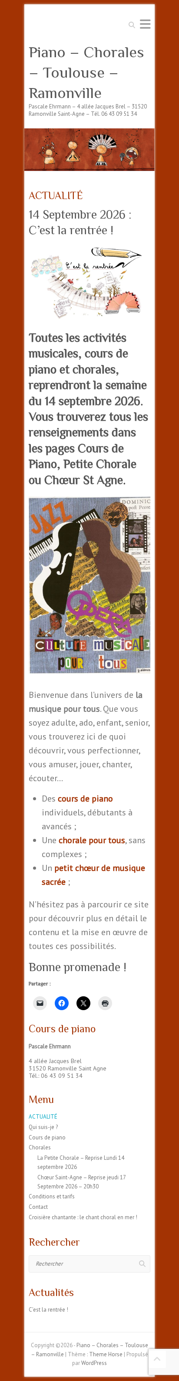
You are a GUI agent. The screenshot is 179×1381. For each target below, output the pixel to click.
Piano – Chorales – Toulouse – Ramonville (86, 72)
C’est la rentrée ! (48, 1309)
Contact (38, 1207)
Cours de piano (47, 1137)
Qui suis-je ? (43, 1127)
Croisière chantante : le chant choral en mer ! (83, 1217)
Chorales (40, 1147)
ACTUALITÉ (43, 1116)
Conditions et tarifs (52, 1196)
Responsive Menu (145, 24)
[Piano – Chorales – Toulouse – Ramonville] (89, 132)
